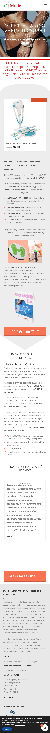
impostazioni (20, 725)
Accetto (7, 729)
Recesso (22, 661)
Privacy (28, 661)
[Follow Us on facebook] (5, 702)
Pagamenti (36, 661)
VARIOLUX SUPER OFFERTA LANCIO (21, 143)
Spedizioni (8, 661)
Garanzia (15, 661)
